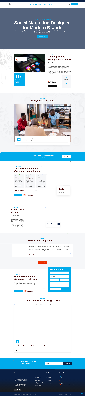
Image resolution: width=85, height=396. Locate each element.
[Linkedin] (17, 390)
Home (31, 4)
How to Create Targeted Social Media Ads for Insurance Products (32, 345)
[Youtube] (20, 390)
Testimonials (46, 4)
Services (39, 4)
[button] (69, 4)
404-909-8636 (53, 82)
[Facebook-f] (15, 390)
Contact (50, 4)
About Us (35, 4)
